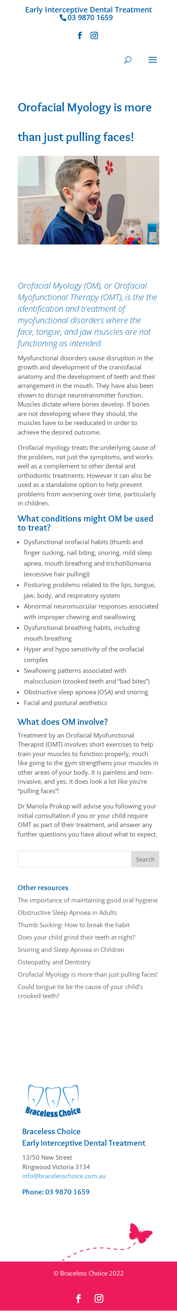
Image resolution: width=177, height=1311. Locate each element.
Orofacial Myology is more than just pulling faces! (88, 974)
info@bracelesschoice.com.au (64, 1176)
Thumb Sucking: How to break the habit (74, 925)
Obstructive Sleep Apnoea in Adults (67, 912)
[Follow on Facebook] (78, 1298)
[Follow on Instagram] (98, 1298)
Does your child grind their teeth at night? (76, 937)
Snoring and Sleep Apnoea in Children (71, 949)
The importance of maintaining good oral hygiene (88, 900)
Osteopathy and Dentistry (54, 962)
